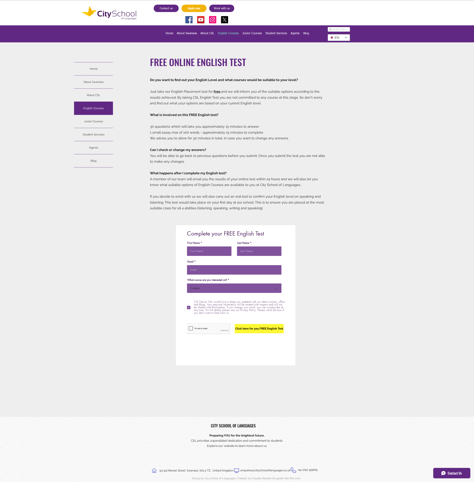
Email (190, 261)
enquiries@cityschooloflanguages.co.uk (265, 470)
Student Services (93, 134)
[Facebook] (189, 19)
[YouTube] (200, 19)
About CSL (93, 95)
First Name (193, 243)
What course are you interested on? (207, 280)
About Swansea (94, 82)
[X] (224, 19)
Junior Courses (93, 121)
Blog (93, 160)
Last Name (243, 243)
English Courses (93, 108)
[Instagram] (212, 19)
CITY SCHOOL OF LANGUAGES (233, 426)
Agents (93, 147)
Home (94, 68)
